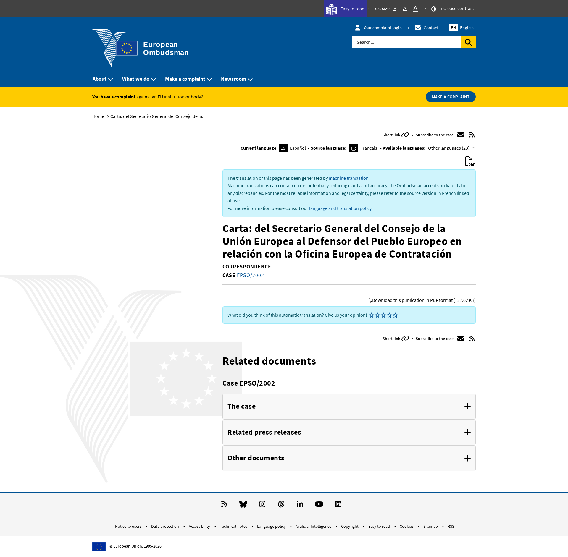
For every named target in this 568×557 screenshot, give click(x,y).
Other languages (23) (449, 148)
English (462, 27)
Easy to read (352, 9)
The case (241, 406)
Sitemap (431, 526)
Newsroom (233, 78)
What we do (135, 78)
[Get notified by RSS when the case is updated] (472, 135)
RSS (451, 526)
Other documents (256, 458)
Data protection (165, 526)
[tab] (349, 406)
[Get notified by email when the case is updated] (460, 135)
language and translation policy (340, 208)
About (99, 78)
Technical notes (234, 526)
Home (98, 116)
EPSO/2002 (249, 275)
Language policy (272, 526)
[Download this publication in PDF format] (470, 161)
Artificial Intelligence (314, 526)
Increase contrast (456, 8)
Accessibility (200, 526)
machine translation (349, 178)
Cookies (407, 526)
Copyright (350, 526)
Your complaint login (383, 27)
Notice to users (128, 526)
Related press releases (264, 432)
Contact (431, 27)
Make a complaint (185, 78)
